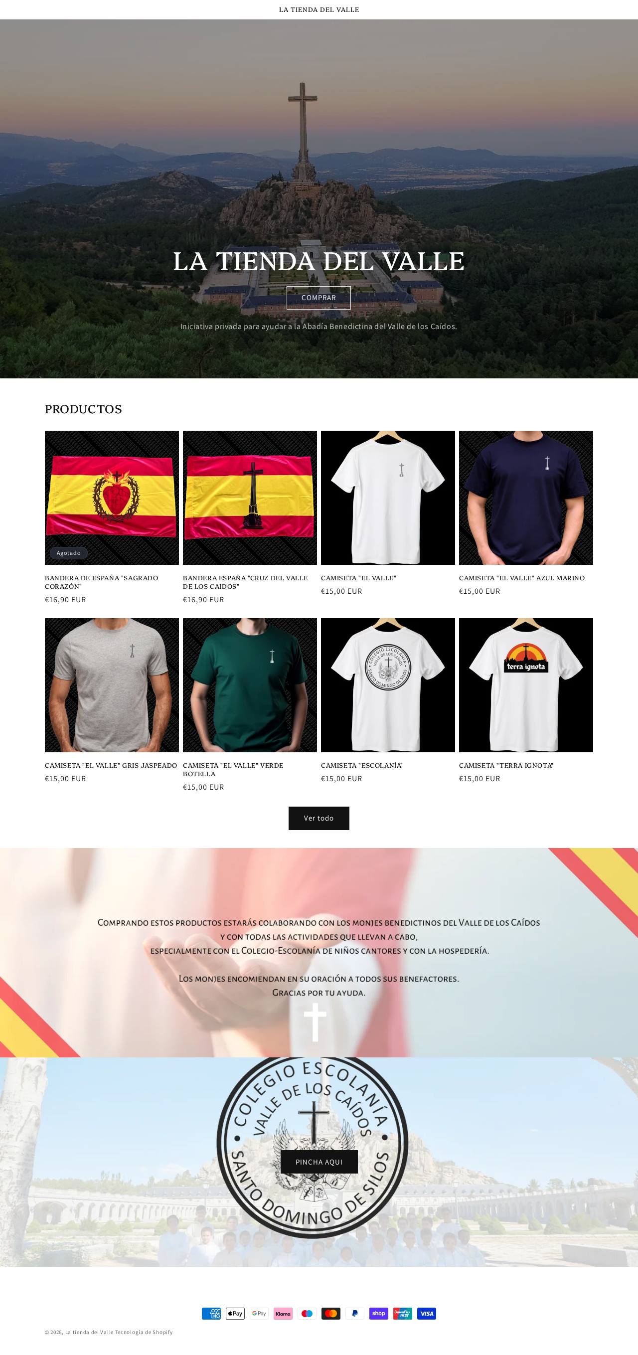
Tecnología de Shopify (144, 1332)
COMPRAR (319, 297)
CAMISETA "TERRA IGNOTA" (506, 765)
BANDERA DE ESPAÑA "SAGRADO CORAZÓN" (102, 581)
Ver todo (319, 818)
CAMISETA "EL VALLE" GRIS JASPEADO (111, 765)
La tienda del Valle (89, 1332)
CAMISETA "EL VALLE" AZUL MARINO (522, 577)
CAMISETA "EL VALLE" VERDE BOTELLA (233, 769)
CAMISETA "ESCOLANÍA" (362, 765)
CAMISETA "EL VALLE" (358, 577)
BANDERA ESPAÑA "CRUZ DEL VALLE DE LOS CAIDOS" (245, 581)
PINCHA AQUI (319, 1162)
